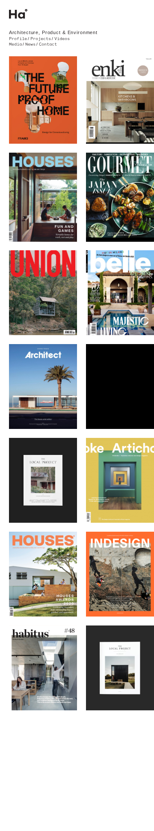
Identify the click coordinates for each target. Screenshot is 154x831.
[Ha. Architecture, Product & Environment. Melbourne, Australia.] (77, 14)
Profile (18, 38)
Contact (48, 44)
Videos (62, 38)
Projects (40, 38)
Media (15, 44)
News (30, 44)
